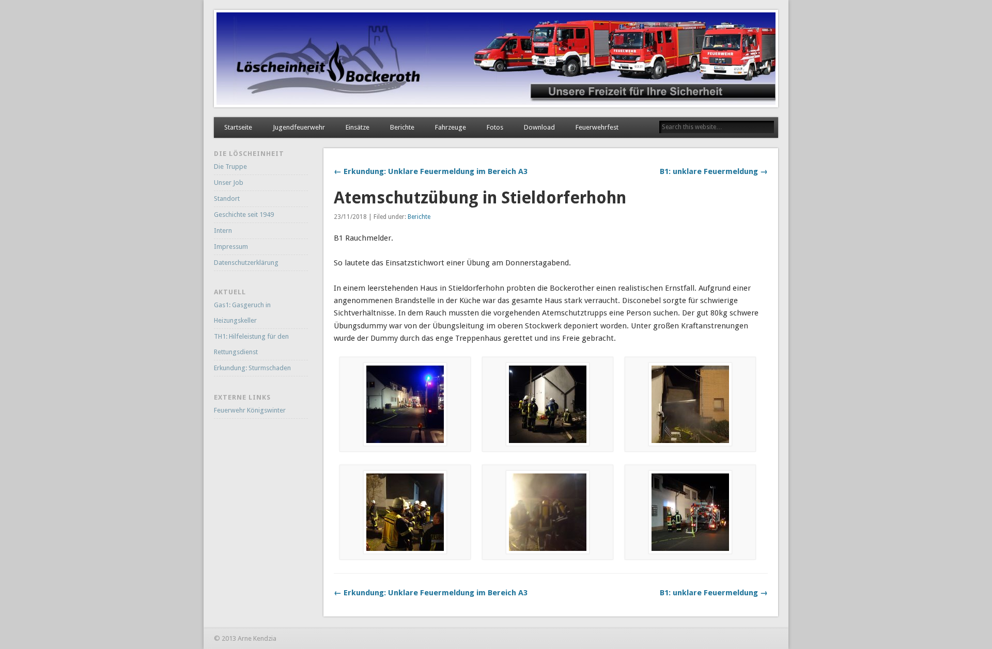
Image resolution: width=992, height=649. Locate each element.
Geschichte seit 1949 (244, 214)
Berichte (402, 127)
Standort (227, 198)
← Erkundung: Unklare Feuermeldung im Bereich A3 (431, 171)
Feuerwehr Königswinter (250, 410)
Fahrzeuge (450, 127)
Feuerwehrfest (597, 127)
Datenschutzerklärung (246, 262)
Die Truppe (230, 166)
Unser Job (228, 182)
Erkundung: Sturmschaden (252, 368)
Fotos (495, 127)
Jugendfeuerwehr (299, 127)
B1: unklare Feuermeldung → (714, 171)
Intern (223, 230)
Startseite (238, 127)
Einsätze (357, 127)
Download (539, 127)
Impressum (231, 246)
